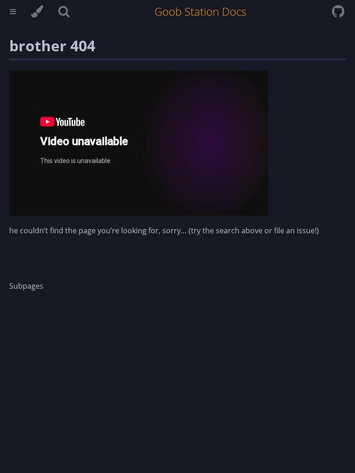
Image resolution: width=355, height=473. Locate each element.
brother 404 (52, 45)
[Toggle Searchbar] (64, 12)
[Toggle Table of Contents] (13, 12)
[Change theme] (37, 12)
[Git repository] (338, 14)
